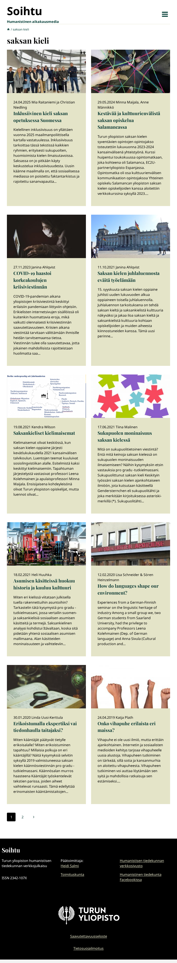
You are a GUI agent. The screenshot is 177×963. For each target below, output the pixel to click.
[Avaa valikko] (165, 14)
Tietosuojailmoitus (88, 948)
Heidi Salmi (70, 865)
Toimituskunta (72, 874)
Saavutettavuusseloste (88, 936)
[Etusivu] (8, 29)
